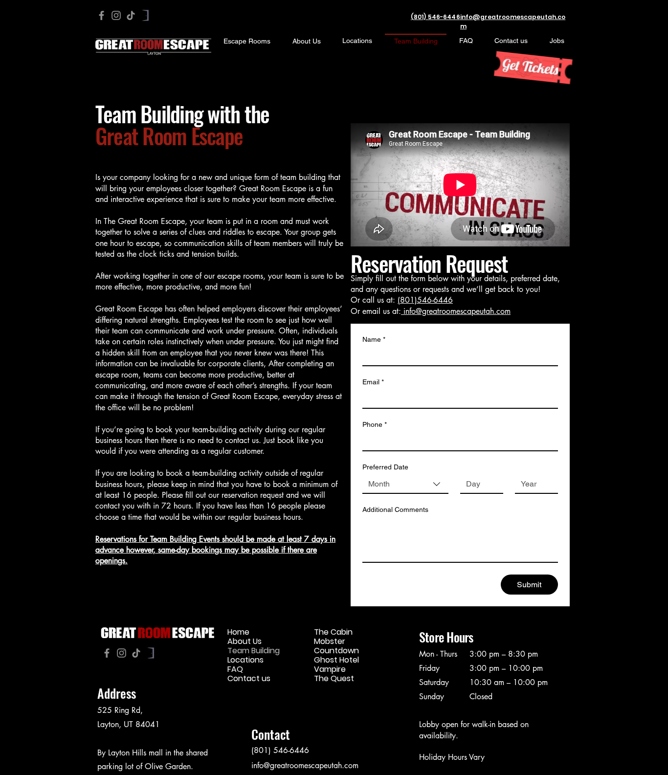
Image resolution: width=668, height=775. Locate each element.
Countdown (336, 650)
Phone (374, 424)
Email (373, 382)
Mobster (329, 641)
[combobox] (405, 484)
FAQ (235, 669)
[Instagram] (116, 15)
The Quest (334, 678)
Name (373, 339)
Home (238, 632)
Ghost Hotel (336, 659)
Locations (245, 659)
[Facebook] (101, 15)
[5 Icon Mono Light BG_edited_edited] (145, 15)
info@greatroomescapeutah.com (457, 311)
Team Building (253, 650)
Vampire (330, 669)
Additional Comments (395, 509)
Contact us (248, 678)
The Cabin (333, 632)
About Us (244, 641)
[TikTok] (131, 15)
